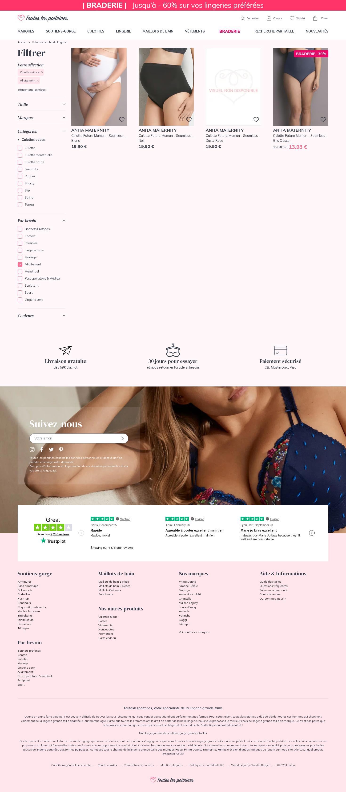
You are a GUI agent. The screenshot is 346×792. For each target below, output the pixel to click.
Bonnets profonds (29, 650)
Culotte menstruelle (38, 155)
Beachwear (105, 594)
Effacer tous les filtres (32, 89)
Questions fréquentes (274, 586)
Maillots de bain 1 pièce (113, 581)
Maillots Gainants (109, 590)
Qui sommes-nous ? (273, 598)
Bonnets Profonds (37, 229)
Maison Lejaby (188, 603)
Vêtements (195, 31)
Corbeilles (24, 594)
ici (54, 470)
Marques (26, 31)
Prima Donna (187, 581)
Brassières (24, 624)
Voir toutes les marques (194, 632)
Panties (30, 176)
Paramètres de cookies (139, 765)
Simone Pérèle (188, 586)
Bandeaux (24, 603)
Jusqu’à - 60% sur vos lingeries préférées (173, 5)
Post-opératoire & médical (35, 676)
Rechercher (252, 18)
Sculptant (32, 285)
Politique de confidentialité (206, 765)
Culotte (30, 148)
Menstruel (32, 271)
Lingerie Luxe (34, 250)
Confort (30, 236)
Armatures (25, 581)
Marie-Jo (184, 590)
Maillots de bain (158, 31)
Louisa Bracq (187, 607)
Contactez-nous (270, 594)
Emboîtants (25, 615)
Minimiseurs (25, 619)
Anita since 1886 (190, 594)
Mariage (30, 257)
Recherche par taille (274, 31)
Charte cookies (107, 765)
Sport (29, 292)
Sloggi (183, 619)
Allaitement (27, 80)
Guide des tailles (270, 581)
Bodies (102, 621)
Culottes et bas (30, 72)
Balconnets (25, 590)
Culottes (95, 31)
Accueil (22, 42)
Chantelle (185, 598)
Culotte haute (34, 162)
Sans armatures (28, 586)
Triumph (184, 624)
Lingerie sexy (34, 299)
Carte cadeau (107, 638)
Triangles (23, 628)
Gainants (31, 169)
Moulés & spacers (29, 611)
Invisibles (31, 243)
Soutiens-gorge (61, 31)
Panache (184, 615)
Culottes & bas (107, 616)
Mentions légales (172, 765)
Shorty (29, 183)
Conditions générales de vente (71, 765)
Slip (27, 190)
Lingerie (123, 31)
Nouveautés (317, 31)
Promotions (105, 633)
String (29, 197)
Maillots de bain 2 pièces (114, 586)
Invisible (23, 659)
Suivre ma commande (274, 590)
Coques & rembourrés (32, 607)
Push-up (23, 598)
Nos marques (193, 573)
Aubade (184, 611)
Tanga (29, 204)
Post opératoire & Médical (42, 278)
